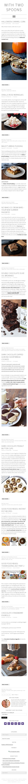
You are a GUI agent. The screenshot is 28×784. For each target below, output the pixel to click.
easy (14, 269)
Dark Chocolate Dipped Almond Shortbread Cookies (12, 357)
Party (23, 140)
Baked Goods (8, 202)
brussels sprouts (12, 607)
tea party (5, 142)
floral (14, 140)
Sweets (12, 442)
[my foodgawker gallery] (14, 751)
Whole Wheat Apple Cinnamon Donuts (11, 766)
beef (7, 558)
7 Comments (15, 617)
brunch (13, 203)
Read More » (5, 84)
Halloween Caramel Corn (13, 21)
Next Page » (15, 694)
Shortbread (9, 442)
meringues (20, 140)
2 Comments (15, 96)
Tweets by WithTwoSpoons (7, 744)
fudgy (6, 350)
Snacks (10, 689)
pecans (23, 269)
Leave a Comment (15, 23)
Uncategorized (8, 89)
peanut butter (16, 504)
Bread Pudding (9, 203)
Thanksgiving (12, 608)
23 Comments (15, 361)
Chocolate (17, 349)
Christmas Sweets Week (19, 440)
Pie (6, 608)
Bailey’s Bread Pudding (12, 146)
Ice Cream (17, 269)
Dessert (10, 90)
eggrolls (15, 690)
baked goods (9, 349)
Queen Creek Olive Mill (21, 350)
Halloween (14, 90)
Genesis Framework (12, 781)
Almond (8, 440)
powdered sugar (20, 690)
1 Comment (13, 214)
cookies (8, 140)
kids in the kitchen (10, 350)
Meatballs (3, 559)
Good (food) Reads (18, 558)
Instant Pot (15, 556)
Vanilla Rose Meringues (12, 94)
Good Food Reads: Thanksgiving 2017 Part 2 (12, 564)
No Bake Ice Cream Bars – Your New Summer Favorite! (12, 210)
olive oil (15, 350)
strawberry (3, 691)
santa (6, 442)
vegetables (17, 608)
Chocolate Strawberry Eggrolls (12, 614)
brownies (13, 349)
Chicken (9, 558)
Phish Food (19, 226)
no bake (20, 269)
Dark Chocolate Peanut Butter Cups (12, 447)
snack (24, 690)
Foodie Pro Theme (20, 780)
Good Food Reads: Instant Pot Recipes (13, 510)
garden (16, 140)
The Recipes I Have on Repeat (9, 758)
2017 (7, 607)
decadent (23, 349)
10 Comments (14, 513)
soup (11, 559)
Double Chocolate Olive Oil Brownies (12, 274)
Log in (19, 781)
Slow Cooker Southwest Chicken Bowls (11, 760)
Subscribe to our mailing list (7, 712)
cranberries (17, 607)
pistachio (20, 504)
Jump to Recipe (4, 181)
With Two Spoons (14, 7)
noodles (6, 559)
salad (9, 608)
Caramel (8, 269)
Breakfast (12, 202)
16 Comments (15, 450)
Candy (8, 90)
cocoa (20, 349)
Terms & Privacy (11, 780)
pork (9, 559)
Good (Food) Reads (9, 556)
